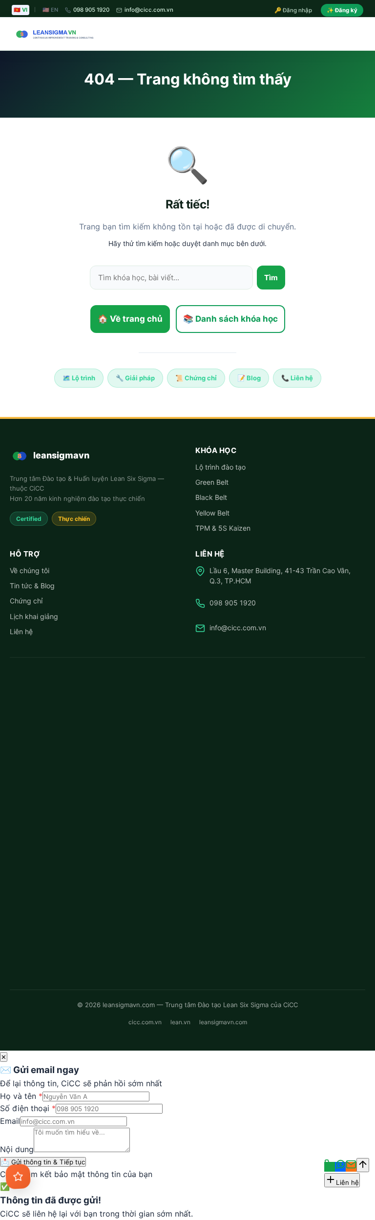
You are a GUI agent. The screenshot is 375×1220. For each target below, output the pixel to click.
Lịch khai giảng (34, 616)
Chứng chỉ (26, 601)
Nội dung (17, 1149)
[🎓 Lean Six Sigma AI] (18, 1177)
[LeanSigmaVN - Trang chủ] (53, 34)
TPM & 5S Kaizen (222, 528)
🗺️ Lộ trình (78, 378)
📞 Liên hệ (297, 378)
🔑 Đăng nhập (293, 10)
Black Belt (211, 497)
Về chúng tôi (29, 570)
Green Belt (212, 482)
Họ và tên (21, 1096)
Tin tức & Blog (32, 585)
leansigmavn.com (223, 1022)
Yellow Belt (212, 513)
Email (10, 1121)
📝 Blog (249, 378)
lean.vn (180, 1022)
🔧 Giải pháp (135, 378)
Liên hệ (21, 631)
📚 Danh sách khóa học (230, 319)
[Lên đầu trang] (362, 1165)
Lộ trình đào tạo (220, 467)
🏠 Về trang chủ (130, 319)
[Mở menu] (354, 34)
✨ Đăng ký (342, 10)
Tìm (271, 277)
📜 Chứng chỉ (196, 378)
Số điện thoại (28, 1108)
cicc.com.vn (145, 1022)
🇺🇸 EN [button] (50, 9)
